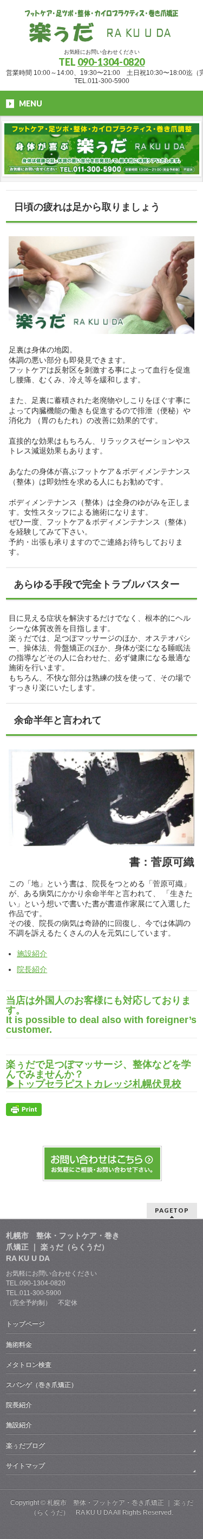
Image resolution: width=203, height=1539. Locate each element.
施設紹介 (32, 953)
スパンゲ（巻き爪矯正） (41, 1385)
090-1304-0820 (111, 62)
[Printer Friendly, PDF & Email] (24, 1108)
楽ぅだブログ (25, 1445)
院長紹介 (32, 969)
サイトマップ (25, 1465)
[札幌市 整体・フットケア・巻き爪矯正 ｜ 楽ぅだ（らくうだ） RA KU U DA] (101, 30)
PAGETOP (172, 1210)
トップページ (25, 1324)
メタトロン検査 (28, 1364)
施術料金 (19, 1344)
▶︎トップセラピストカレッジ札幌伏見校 (93, 1083)
